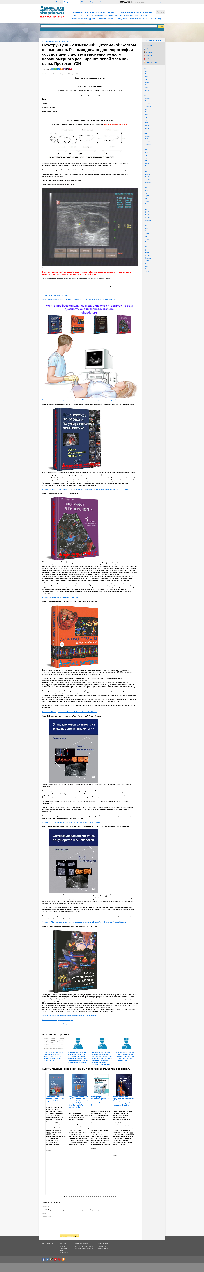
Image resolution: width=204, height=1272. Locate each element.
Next (131, 1133)
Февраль (147, 87)
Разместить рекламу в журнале (83, 18)
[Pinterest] (70, 69)
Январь (147, 90)
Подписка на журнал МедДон (83, 1248)
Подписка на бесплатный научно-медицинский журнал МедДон (94, 12)
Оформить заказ (65, 1248)
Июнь (146, 77)
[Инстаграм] (52, 1260)
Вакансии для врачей (106, 18)
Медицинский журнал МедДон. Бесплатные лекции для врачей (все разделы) (120, 15)
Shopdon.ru (51, 1243)
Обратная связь (103, 1243)
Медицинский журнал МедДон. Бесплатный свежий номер (139, 18)
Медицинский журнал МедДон (91, 2)
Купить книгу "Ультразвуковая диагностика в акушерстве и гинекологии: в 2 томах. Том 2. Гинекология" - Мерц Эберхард (84, 922)
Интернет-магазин (46, 2)
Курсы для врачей (81, 15)
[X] (67, 69)
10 (83, 1196)
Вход (151, 2)
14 (92, 1196)
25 (115, 1196)
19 (103, 1196)
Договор (58, 2)
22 (109, 1196)
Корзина (62, 1246)
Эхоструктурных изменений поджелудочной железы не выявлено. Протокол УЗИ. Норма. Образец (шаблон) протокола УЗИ (125, 1056)
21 (107, 1196)
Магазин (63, 1243)
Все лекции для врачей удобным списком (56, 41)
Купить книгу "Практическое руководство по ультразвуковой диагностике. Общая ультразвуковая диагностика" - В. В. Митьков (85, 489)
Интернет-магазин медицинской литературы (57, 1020)
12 (88, 1196)
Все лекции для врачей (153, 40)
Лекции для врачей (71, 2)
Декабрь (147, 98)
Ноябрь (147, 101)
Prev (49, 1133)
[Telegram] (52, 69)
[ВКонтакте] (58, 69)
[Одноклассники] (61, 69)
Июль (146, 74)
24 (113, 1196)
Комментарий (47, 1216)
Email (44, 1213)
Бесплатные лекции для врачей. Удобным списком (59, 1024)
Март (146, 85)
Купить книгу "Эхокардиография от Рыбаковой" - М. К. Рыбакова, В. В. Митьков (69, 712)
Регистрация (159, 2)
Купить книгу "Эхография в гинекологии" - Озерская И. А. (62, 597)
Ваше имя (45, 1206)
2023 (145, 171)
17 (98, 1196)
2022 (145, 209)
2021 (145, 247)
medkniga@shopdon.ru (104, 1248)
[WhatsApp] (55, 69)
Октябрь (147, 104)
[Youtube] (56, 1260)
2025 (145, 95)
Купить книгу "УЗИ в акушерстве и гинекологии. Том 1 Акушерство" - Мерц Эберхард (71, 822)
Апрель (147, 82)
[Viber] (64, 69)
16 (96, 1196)
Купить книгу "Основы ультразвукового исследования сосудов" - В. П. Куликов (69, 1015)
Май (146, 79)
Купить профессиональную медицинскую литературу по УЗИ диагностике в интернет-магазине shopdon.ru (79, 299)
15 (94, 1196)
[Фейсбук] (44, 1260)
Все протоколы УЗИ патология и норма (55, 295)
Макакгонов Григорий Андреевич (56, 74)
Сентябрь (148, 106)
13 (90, 1196)
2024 (145, 133)
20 (105, 1196)
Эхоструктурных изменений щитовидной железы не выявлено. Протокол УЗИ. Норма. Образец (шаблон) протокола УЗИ (53, 1056)
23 (111, 1196)
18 (100, 1196)
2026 (145, 68)
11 (86, 1196)
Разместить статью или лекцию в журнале (136, 12)
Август (147, 71)
